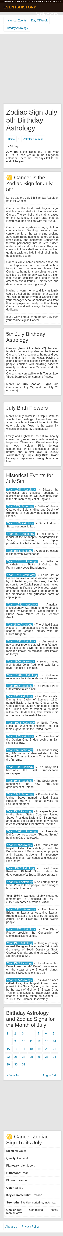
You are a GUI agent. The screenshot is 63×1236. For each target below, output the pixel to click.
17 (23, 1049)
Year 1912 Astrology (19, 685)
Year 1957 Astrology (19, 811)
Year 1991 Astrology (20, 943)
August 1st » (50, 1075)
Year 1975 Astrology (21, 909)
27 (46, 1056)
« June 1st (13, 1075)
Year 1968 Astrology (22, 831)
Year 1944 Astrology (20, 767)
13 (46, 1041)
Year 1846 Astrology (19, 624)
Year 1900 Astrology (20, 661)
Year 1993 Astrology (19, 963)
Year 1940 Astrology (20, 750)
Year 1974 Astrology (20, 881)
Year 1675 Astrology (22, 561)
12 (39, 1041)
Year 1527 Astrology (20, 533)
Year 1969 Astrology (19, 845)
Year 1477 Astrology (20, 506)
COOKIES (56, 1)
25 (31, 1056)
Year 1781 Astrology (22, 604)
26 (39, 1056)
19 (39, 1049)
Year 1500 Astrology (20, 523)
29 (8, 1064)
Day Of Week (39, 20)
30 (16, 1064)
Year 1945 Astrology (19, 780)
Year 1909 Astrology (22, 675)
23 (16, 1056)
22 (8, 1056)
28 (54, 1056)
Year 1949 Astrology (20, 794)
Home (11, 138)
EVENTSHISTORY (20, 7)
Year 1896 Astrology (21, 641)
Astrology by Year (47, 13)
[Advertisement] (31, 69)
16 (16, 1049)
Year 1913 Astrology (20, 696)
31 (23, 1064)
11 (31, 1041)
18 (31, 1049)
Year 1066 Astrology (21, 489)
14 (54, 1041)
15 (8, 1049)
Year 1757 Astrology (21, 575)
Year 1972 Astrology (20, 868)
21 (54, 1049)
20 (46, 1049)
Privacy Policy (30, 1226)
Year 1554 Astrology (19, 550)
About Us (11, 1226)
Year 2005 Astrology (19, 980)
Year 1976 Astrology (21, 929)
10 (23, 1041)
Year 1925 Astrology (21, 722)
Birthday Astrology (16, 28)
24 (23, 1056)
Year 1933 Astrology (20, 736)
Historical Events (15, 20)
